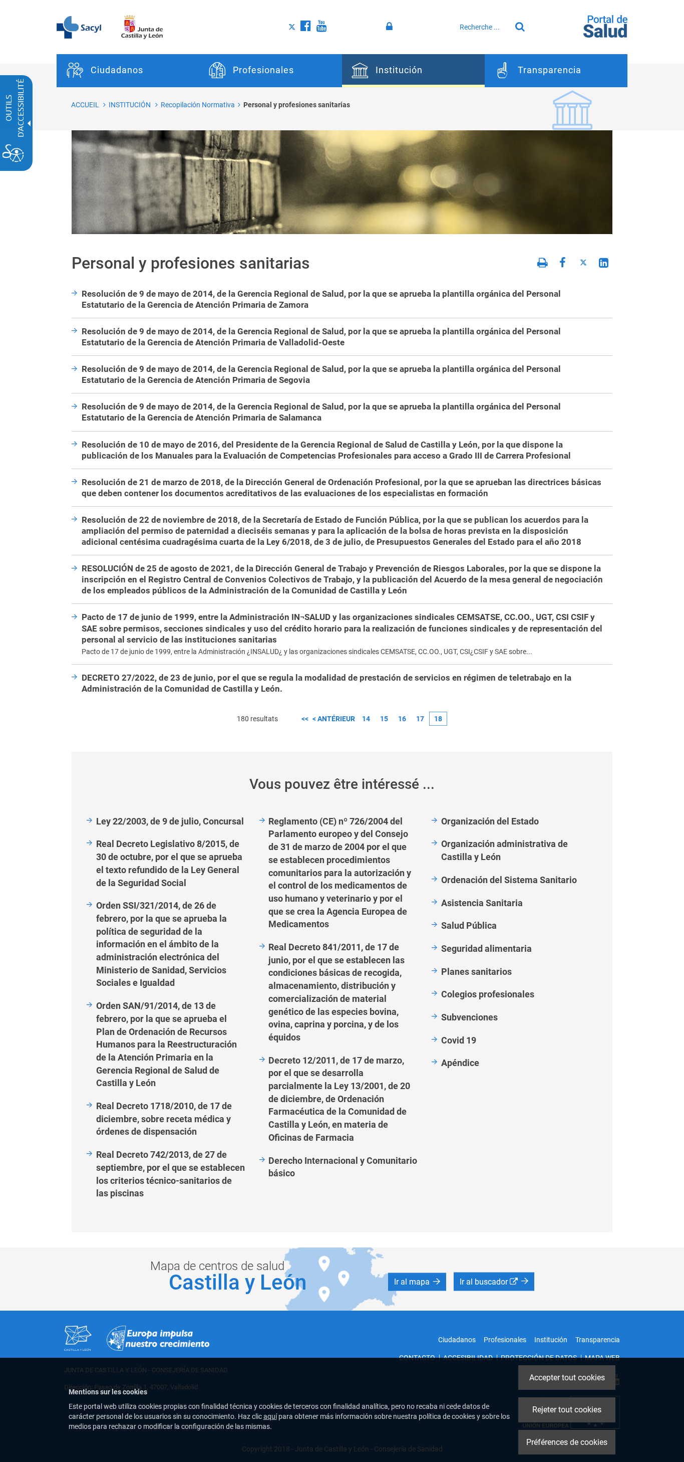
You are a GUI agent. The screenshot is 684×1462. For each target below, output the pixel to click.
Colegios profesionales (487, 994)
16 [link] (402, 719)
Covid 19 (458, 1040)
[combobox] (483, 27)
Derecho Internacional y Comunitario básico (342, 1167)
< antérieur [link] (333, 719)
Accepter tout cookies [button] (567, 1377)
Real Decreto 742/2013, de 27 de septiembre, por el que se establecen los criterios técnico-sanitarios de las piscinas (170, 1173)
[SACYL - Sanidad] (79, 27)
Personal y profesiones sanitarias (296, 105)
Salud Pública (469, 925)
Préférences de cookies (566, 1442)
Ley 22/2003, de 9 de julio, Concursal (170, 821)
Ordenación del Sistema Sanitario (509, 880)
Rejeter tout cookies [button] (566, 1409)
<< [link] (304, 719)
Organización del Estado (490, 821)
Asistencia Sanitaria (482, 903)
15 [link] (384, 719)
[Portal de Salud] (605, 26)
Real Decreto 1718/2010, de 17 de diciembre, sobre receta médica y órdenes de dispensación (164, 1119)
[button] (417, 1282)
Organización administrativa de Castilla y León (504, 850)
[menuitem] (128, 70)
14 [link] (366, 719)
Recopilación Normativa (198, 105)
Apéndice (460, 1063)
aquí (270, 1416)
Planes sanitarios (476, 971)
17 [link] (420, 719)
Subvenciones (469, 1017)
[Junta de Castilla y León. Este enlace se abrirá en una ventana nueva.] (142, 27)
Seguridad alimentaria (486, 948)
